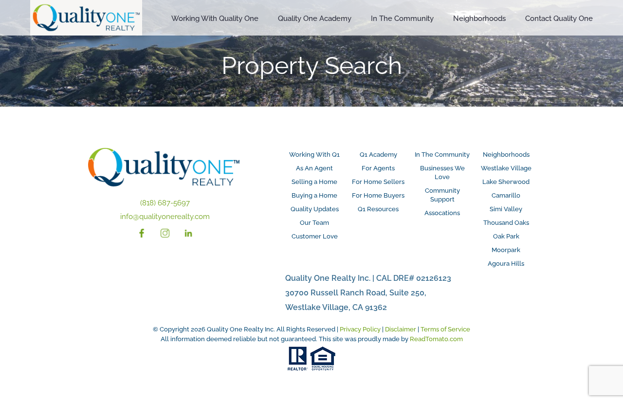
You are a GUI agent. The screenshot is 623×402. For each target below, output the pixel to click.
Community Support (442, 195)
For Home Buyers (378, 195)
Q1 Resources (378, 209)
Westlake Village (506, 168)
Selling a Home (314, 181)
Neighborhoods (506, 154)
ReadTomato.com (436, 339)
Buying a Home (314, 195)
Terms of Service (445, 329)
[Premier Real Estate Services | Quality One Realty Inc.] (86, 18)
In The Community (442, 154)
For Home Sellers (378, 181)
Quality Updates (315, 209)
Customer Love (315, 236)
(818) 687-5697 (165, 203)
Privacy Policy (360, 329)
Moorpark (506, 250)
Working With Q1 (314, 154)
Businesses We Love (442, 172)
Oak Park (506, 236)
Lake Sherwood (506, 181)
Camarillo (506, 195)
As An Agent (314, 168)
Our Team (314, 222)
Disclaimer (400, 329)
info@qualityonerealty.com (165, 216)
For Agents (378, 168)
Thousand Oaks (506, 222)
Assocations (442, 213)
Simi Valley (506, 209)
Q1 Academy (378, 154)
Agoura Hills (506, 263)
